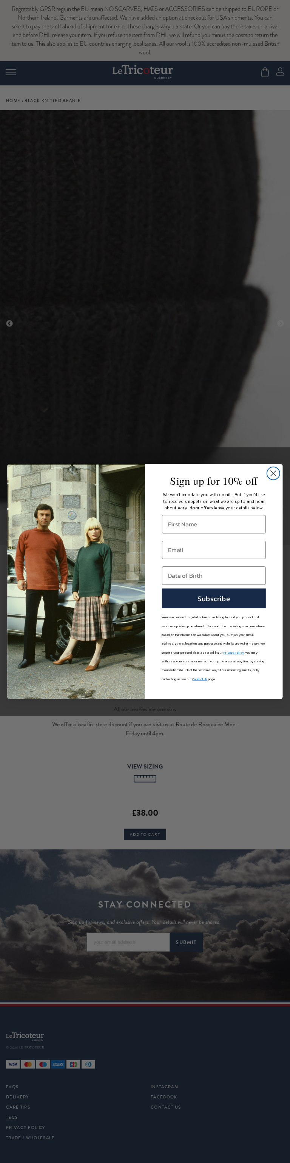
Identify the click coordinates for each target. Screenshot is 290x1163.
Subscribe (213, 598)
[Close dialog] (273, 473)
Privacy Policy (234, 652)
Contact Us (199, 679)
